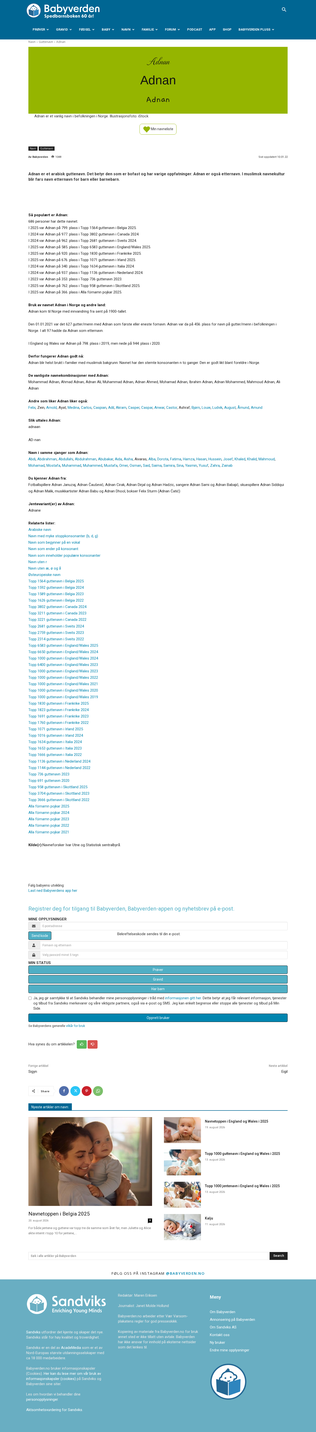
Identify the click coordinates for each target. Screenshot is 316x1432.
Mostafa (53, 465)
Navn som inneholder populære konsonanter (64, 555)
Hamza (189, 459)
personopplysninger (42, 1399)
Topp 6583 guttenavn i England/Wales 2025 (63, 645)
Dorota (162, 459)
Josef (228, 459)
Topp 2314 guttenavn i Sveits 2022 (56, 639)
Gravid (62, 29)
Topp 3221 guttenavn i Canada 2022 (57, 619)
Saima (157, 465)
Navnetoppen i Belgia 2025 (59, 1214)
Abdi (32, 459)
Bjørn (196, 407)
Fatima (175, 459)
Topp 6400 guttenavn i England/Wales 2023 (63, 664)
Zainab (227, 465)
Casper (133, 407)
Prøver (39, 29)
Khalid (252, 459)
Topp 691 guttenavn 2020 (48, 780)
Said (146, 465)
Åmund (243, 407)
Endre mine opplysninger (229, 1350)
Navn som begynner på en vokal (54, 542)
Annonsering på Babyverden (232, 1319)
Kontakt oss (220, 1335)
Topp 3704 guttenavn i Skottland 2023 (58, 793)
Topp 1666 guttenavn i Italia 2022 (55, 754)
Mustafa (111, 465)
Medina (73, 407)
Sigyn (32, 1071)
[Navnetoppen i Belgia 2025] (90, 1161)
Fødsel (85, 29)
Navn (126, 29)
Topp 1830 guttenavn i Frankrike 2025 (58, 703)
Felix (32, 407)
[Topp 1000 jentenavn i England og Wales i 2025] (182, 1195)
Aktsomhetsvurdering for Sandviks (54, 1410)
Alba (152, 459)
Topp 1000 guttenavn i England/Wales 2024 (63, 658)
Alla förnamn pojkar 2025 (48, 806)
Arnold (51, 407)
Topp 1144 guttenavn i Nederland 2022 (59, 768)
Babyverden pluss (254, 29)
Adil (111, 407)
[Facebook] (64, 1091)
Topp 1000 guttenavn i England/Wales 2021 (63, 684)
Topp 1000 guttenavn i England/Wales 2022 (63, 677)
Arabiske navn (39, 529)
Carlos (86, 407)
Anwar (159, 407)
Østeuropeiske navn (44, 575)
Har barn (158, 989)
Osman (135, 465)
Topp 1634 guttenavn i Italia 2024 (55, 742)
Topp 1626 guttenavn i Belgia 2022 (56, 600)
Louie (206, 407)
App (212, 29)
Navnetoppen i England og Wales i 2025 (236, 1121)
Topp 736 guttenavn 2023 (48, 774)
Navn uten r (37, 562)
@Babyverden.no (185, 1273)
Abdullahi (66, 459)
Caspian (99, 407)
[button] (284, 10)
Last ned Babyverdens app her (52, 890)
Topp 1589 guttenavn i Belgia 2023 (56, 594)
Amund (256, 407)
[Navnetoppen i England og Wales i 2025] (182, 1130)
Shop (227, 29)
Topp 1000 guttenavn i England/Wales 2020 (63, 690)
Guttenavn (46, 42)
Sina (180, 465)
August (230, 407)
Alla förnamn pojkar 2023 (48, 819)
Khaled (240, 459)
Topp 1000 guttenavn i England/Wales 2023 (63, 671)
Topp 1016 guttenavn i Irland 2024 (55, 735)
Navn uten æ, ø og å (44, 568)
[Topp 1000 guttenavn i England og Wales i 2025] (182, 1162)
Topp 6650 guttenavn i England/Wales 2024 (63, 652)
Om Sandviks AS (223, 1327)
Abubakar (105, 459)
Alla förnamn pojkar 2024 (48, 812)
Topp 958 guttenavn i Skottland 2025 (57, 787)
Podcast (194, 29)
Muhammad (71, 465)
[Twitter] (75, 1091)
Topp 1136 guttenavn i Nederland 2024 (59, 761)
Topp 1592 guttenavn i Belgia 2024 (56, 587)
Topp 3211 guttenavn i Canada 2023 (57, 613)
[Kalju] (182, 1227)
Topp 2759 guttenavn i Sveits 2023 (56, 632)
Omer (123, 465)
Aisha (128, 459)
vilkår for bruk (75, 1026)
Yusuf (203, 465)
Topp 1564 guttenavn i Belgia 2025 (56, 581)
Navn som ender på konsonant (53, 549)
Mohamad (36, 465)
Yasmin (191, 465)
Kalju (209, 1218)
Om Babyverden (222, 1312)
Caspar (147, 407)
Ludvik (217, 407)
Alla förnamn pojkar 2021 (48, 832)
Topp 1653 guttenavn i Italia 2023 (55, 748)
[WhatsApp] (98, 1091)
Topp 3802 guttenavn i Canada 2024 (57, 607)
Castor (171, 407)
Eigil (284, 1071)
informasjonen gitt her (183, 998)
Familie (148, 29)
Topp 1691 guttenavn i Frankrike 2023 (58, 716)
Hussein (214, 459)
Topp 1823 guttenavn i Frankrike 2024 (58, 710)
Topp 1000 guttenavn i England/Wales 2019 (63, 697)
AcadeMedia (71, 1347)
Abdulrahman (85, 459)
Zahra (215, 465)
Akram (121, 407)
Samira (169, 465)
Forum (170, 29)
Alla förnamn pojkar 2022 (48, 825)
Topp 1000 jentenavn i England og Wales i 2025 (242, 1186)
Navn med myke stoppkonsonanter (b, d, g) (63, 536)
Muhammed (92, 465)
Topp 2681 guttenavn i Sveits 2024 (56, 626)
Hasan (201, 459)
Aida (118, 459)
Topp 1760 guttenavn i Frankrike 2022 (58, 722)
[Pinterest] (87, 1091)
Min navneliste (161, 129)
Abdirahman (47, 459)
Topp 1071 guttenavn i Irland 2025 (55, 729)
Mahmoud (266, 459)
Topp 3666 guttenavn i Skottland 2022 (58, 800)
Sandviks (33, 1332)
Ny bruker (217, 1342)
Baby (106, 29)
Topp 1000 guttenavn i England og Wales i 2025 (242, 1154)
